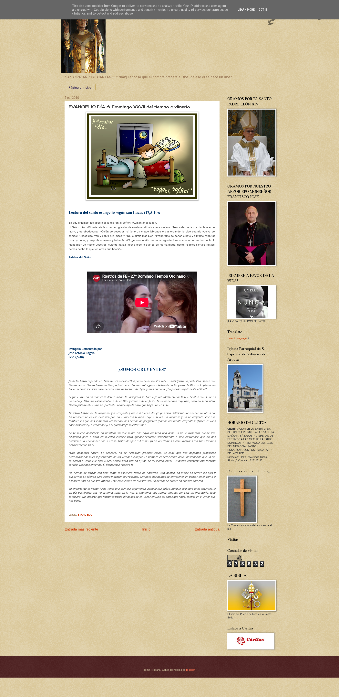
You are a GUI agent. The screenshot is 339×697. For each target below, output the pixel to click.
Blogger (190, 669)
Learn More (246, 9)
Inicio (146, 529)
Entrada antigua (207, 529)
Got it (263, 9)
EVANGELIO (85, 514)
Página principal (80, 87)
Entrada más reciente (81, 529)
